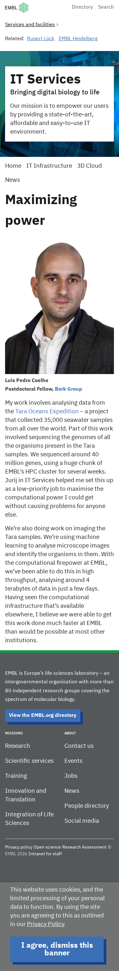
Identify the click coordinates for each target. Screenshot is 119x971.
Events (73, 761)
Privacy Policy (45, 924)
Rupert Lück (40, 38)
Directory (82, 7)
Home (13, 166)
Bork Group (68, 389)
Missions (14, 733)
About (70, 733)
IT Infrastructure (49, 166)
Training (16, 776)
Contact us (79, 746)
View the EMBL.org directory (42, 715)
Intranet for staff (45, 854)
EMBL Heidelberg (78, 38)
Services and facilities (30, 24)
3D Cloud (89, 166)
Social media (81, 821)
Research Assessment (84, 847)
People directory (86, 806)
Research (17, 746)
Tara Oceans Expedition (47, 411)
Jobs (70, 776)
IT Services (45, 79)
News (12, 180)
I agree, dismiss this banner (57, 949)
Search (106, 7)
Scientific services (29, 761)
